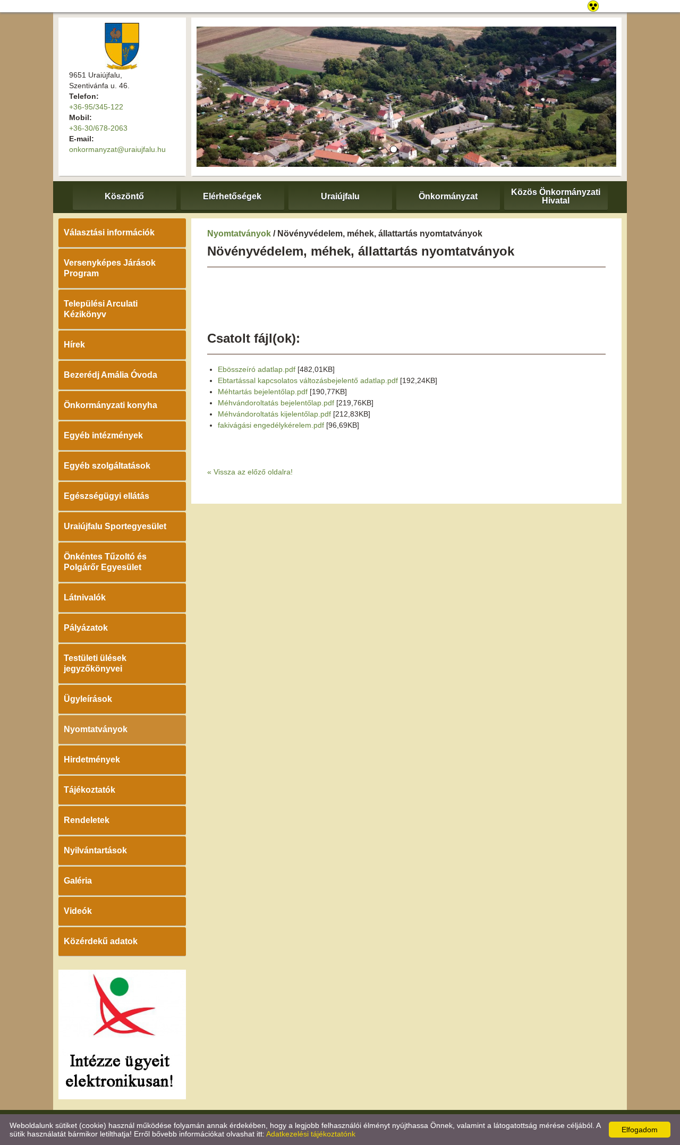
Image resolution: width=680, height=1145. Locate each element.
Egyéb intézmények (103, 435)
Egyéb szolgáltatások (107, 465)
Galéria (78, 880)
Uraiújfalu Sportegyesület (115, 526)
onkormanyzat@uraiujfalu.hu (117, 149)
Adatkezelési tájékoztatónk (310, 1134)
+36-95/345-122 (96, 107)
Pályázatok (86, 627)
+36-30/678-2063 (98, 128)
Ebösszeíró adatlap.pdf (256, 369)
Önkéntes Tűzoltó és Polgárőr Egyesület (105, 562)
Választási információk (109, 232)
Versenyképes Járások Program (110, 268)
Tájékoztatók (89, 789)
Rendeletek (86, 820)
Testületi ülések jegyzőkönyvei (95, 663)
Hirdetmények (92, 759)
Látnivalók (85, 597)
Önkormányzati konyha (110, 405)
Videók (78, 910)
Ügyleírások (88, 698)
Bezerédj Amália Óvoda (110, 374)
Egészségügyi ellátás (106, 496)
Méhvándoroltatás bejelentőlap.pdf (276, 402)
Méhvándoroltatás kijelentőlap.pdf (274, 414)
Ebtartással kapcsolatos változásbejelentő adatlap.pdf (308, 380)
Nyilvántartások (95, 850)
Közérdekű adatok (101, 941)
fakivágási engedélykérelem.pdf (271, 425)
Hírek (74, 344)
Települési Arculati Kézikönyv (101, 309)
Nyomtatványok (96, 729)
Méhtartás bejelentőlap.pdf (263, 391)
